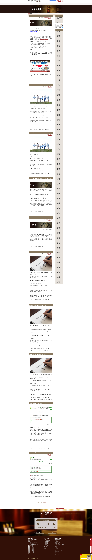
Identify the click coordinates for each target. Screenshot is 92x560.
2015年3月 (58, 120)
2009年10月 (58, 202)
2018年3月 (58, 75)
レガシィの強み (30, 540)
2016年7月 (58, 100)
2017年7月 (58, 85)
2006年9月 (58, 248)
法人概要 (45, 539)
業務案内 (30, 541)
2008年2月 (58, 227)
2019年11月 (58, 50)
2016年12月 (58, 94)
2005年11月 (58, 261)
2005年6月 (58, 267)
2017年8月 (58, 84)
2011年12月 (58, 169)
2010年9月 (58, 188)
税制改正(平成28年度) (31, 549)
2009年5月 (58, 208)
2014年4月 (58, 134)
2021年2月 (58, 31)
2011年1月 (58, 183)
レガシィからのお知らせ (59, 17)
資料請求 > (52, 532)
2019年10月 (58, 51)
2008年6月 (58, 222)
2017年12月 (58, 79)
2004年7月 (58, 281)
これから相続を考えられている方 (34, 543)
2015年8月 (58, 114)
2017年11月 (58, 80)
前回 (30, 475)
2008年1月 (58, 228)
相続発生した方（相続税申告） (33, 542)
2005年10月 (58, 262)
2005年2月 (58, 272)
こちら (45, 124)
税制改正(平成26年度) (31, 551)
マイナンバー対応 (57, 541)
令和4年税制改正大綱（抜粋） (33, 31)
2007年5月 (58, 238)
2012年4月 (58, 164)
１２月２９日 (42, 39)
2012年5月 (58, 163)
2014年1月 (58, 138)
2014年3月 (58, 135)
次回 (33, 345)
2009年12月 (58, 199)
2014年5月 (58, 133)
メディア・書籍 (46, 545)
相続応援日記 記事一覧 (50, 18)
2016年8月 (58, 99)
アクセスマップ (47, 544)
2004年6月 (58, 282)
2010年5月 (58, 193)
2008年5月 (58, 223)
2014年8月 (58, 129)
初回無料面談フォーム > (40, 532)
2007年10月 (58, 232)
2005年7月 (58, 266)
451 (43, 502)
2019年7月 (58, 55)
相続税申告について (57, 555)
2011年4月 (58, 179)
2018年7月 (58, 70)
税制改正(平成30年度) (31, 547)
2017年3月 (58, 90)
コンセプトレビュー (47, 540)
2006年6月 (58, 252)
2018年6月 (58, 71)
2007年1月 (58, 243)
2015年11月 (58, 110)
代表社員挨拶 (46, 542)
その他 (57, 22)
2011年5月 (58, 178)
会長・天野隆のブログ (50, 17)
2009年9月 (58, 203)
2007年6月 (58, 237)
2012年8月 (58, 159)
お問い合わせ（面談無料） (58, 539)
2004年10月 (58, 277)
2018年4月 (58, 74)
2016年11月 (58, 95)
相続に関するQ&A (57, 543)
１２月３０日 (46, 39)
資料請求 (56, 540)
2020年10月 (58, 36)
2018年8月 (58, 69)
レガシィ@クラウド (57, 552)
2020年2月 (58, 46)
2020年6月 (58, 41)
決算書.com (56, 553)
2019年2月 (58, 61)
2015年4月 (58, 119)
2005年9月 (58, 263)
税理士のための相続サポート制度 (58, 554)
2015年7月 (58, 115)
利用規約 (56, 546)
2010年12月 (58, 184)
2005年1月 (58, 273)
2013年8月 (58, 144)
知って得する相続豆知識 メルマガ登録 (59, 544)
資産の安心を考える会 (57, 542)
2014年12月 (58, 124)
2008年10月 (58, 217)
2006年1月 (58, 258)
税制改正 (47, 17)
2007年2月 (58, 242)
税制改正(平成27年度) (31, 550)
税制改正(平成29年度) (31, 548)
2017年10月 (58, 81)
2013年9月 (58, 143)
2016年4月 (58, 104)
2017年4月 (58, 89)
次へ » (45, 502)
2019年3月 (58, 60)
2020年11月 (58, 35)
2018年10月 (58, 66)
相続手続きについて (57, 556)
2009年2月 (58, 212)
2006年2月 (58, 257)
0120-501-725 (46, 524)
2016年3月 (58, 105)
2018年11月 (58, 65)
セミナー (30, 553)
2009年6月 (58, 207)
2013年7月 (58, 145)
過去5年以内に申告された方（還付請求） (34, 544)
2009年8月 (58, 204)
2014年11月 (58, 125)
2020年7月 (58, 40)
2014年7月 (58, 130)
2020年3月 (58, 45)
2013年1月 (58, 153)
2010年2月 (58, 197)
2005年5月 (58, 268)
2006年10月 (58, 247)
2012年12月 (58, 154)
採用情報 (45, 548)
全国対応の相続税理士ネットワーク (59, 551)
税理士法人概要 (47, 541)
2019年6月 (58, 56)
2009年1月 (58, 213)
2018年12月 (58, 64)
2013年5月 (58, 148)
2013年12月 (58, 139)
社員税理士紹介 (47, 543)
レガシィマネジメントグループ (58, 550)
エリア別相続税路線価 (31, 545)
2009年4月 (58, 209)
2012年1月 (58, 168)
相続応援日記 (44, 17)
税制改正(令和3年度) (31, 546)
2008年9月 (58, 218)
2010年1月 (58, 198)
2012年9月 (58, 158)
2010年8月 (58, 189)
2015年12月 (58, 109)
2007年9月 (58, 233)
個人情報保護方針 (57, 547)
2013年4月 (58, 149)
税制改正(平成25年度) (31, 552)
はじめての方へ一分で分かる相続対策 (33, 539)
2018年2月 (58, 76)
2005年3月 (58, 271)
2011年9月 (58, 173)
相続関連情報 (51, 86)
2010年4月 (58, 194)
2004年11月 (58, 276)
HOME (29, 13)
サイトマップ (56, 548)
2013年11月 (58, 140)
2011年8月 (58, 174)
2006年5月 (58, 253)
